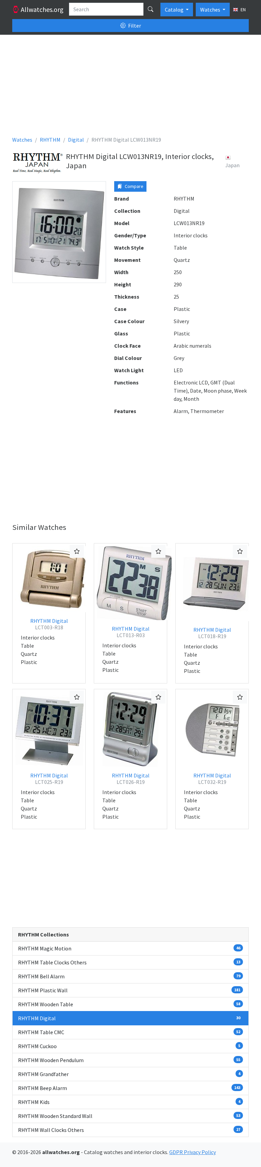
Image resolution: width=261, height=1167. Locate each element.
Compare (133, 186)
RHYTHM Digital (49, 624)
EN (243, 9)
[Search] (150, 9)
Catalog (175, 9)
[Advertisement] (130, 88)
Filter (134, 25)
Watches (210, 9)
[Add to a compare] (77, 551)
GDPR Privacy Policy (192, 1152)
